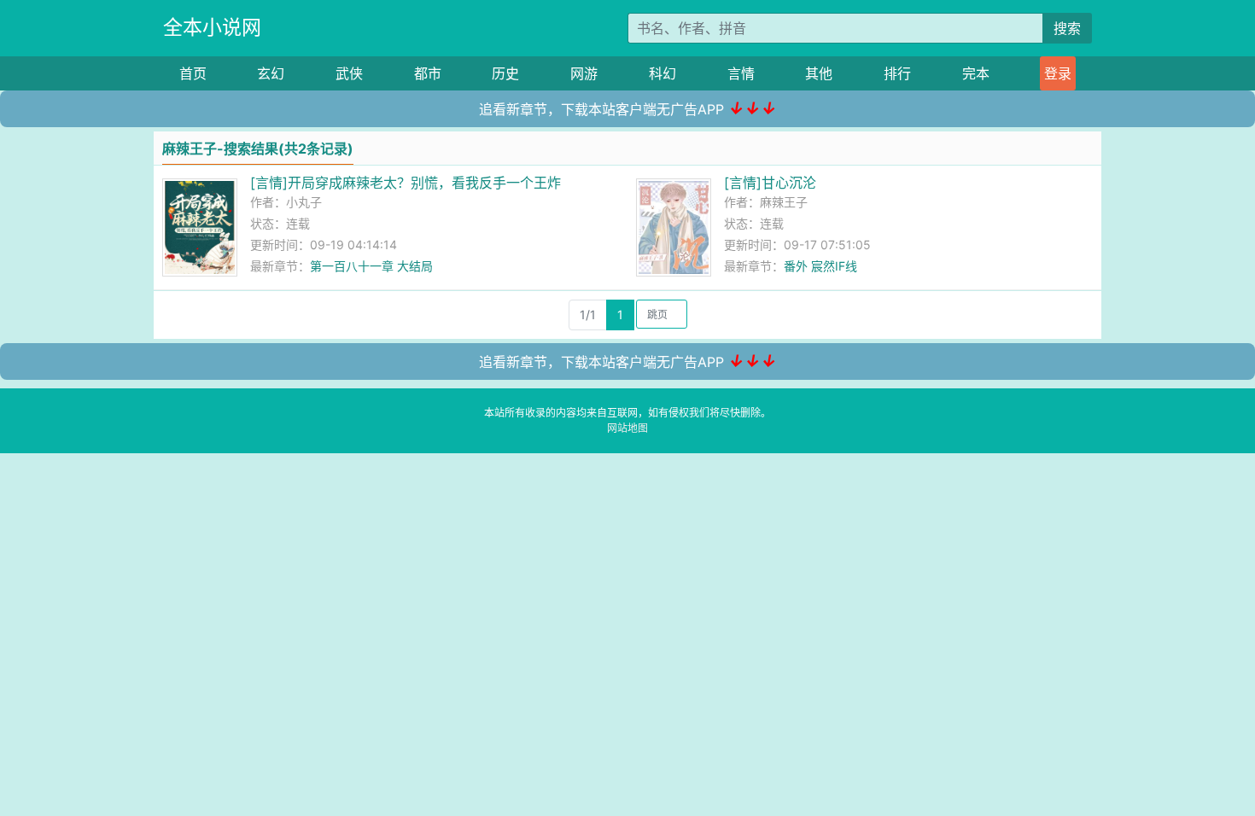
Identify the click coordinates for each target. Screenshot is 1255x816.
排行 (897, 73)
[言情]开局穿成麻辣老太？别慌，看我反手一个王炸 (405, 182)
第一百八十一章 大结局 (371, 266)
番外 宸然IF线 (820, 266)
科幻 (662, 73)
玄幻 (270, 73)
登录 (1057, 73)
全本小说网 (212, 27)
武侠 (349, 73)
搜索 (1067, 28)
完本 (975, 73)
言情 (741, 73)
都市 (427, 73)
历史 (505, 73)
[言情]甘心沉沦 (770, 182)
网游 (584, 73)
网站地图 (627, 428)
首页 (193, 73)
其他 (818, 73)
